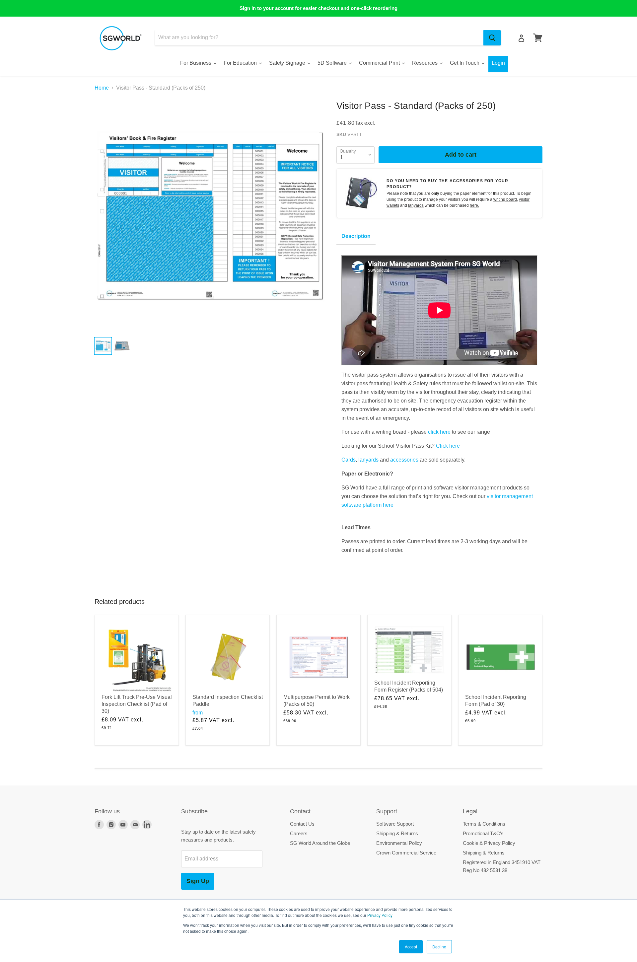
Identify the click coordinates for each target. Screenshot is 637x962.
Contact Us (302, 824)
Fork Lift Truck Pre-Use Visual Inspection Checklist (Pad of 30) (137, 704)
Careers (299, 833)
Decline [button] (439, 946)
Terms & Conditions (484, 824)
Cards (348, 460)
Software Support (395, 824)
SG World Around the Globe (320, 843)
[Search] (492, 37)
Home (102, 88)
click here (439, 432)
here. (474, 205)
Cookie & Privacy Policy (489, 843)
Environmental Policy (399, 843)
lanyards (416, 205)
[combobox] (319, 37)
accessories (404, 460)
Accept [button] (411, 946)
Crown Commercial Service (406, 852)
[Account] (521, 38)
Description (356, 236)
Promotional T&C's (483, 833)
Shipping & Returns (397, 833)
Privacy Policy (379, 915)
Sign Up (197, 881)
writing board (505, 199)
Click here (448, 446)
